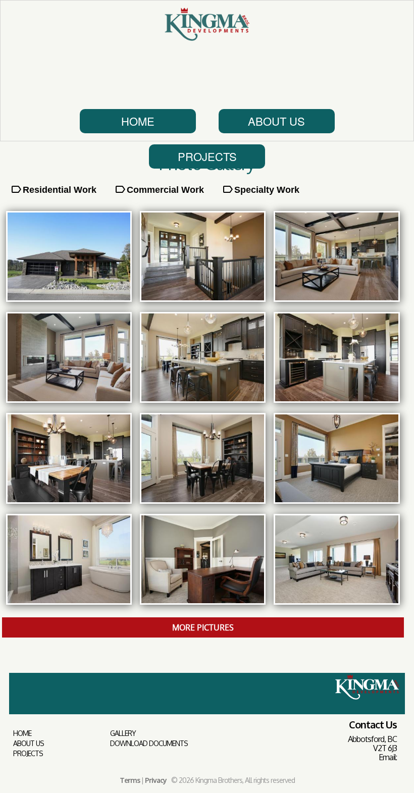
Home (137, 121)
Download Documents (149, 743)
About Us (276, 121)
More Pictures (203, 627)
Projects (207, 156)
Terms (130, 780)
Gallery (123, 733)
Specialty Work (266, 190)
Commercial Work (165, 190)
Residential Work (59, 190)
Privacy (156, 780)
